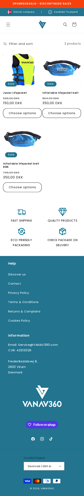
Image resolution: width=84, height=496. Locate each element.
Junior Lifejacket (15, 93)
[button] (8, 24)
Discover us (17, 274)
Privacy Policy (18, 293)
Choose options (22, 113)
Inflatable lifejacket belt (60, 93)
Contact (14, 284)
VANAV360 (47, 488)
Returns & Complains (24, 311)
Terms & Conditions (23, 302)
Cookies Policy (19, 321)
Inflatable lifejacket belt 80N (21, 165)
